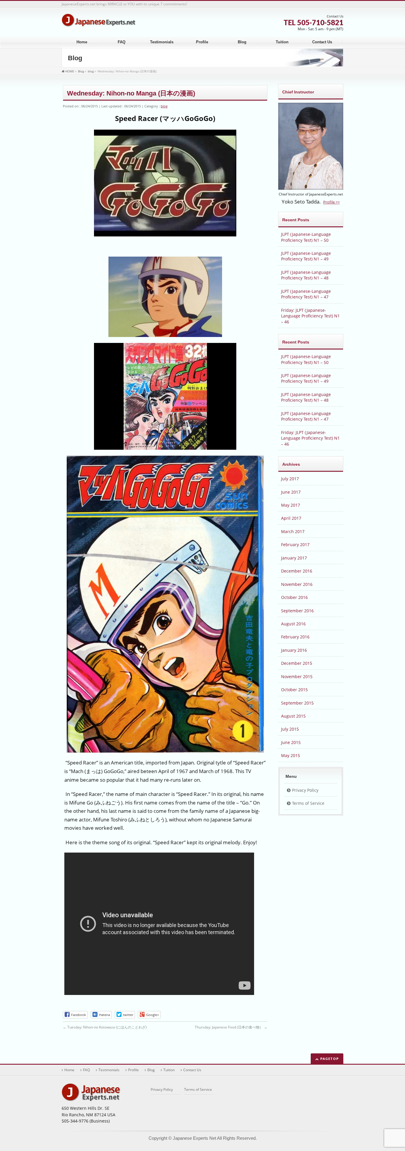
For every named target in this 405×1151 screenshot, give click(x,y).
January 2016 (294, 650)
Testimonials (108, 1070)
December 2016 (296, 571)
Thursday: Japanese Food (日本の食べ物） (231, 1027)
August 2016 (293, 624)
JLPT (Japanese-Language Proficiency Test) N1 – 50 (306, 237)
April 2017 (291, 518)
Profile (133, 1070)
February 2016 (295, 637)
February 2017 (295, 544)
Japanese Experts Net (194, 1138)
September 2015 (297, 703)
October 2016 (294, 597)
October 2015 (294, 689)
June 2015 (291, 742)
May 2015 (290, 755)
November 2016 (296, 584)
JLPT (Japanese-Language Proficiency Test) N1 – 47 (306, 294)
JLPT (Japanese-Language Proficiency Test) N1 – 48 (306, 275)
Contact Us (192, 1070)
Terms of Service (308, 803)
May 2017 (290, 505)
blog (164, 106)
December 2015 (296, 663)
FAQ (86, 1070)
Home (69, 1070)
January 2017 (294, 558)
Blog (151, 1070)
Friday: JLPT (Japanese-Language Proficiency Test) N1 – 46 (310, 316)
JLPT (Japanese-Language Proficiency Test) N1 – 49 (306, 256)
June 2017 (291, 492)
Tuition (169, 1070)
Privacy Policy (305, 790)
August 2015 (293, 716)
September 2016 (297, 610)
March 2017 (292, 531)
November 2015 (296, 676)
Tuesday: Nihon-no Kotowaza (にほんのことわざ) (105, 1027)
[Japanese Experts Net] (99, 20)
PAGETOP (329, 1059)
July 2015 (290, 729)
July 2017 (290, 478)
